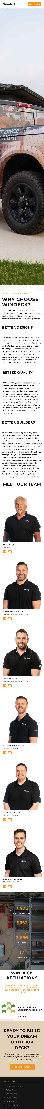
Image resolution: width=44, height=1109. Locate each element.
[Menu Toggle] (22, 4)
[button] (18, 1016)
